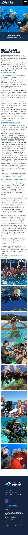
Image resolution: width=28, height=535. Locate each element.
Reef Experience (19, 139)
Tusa (9, 84)
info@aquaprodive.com (11, 492)
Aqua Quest (11, 139)
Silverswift (4, 139)
